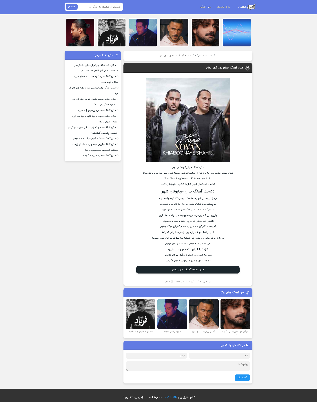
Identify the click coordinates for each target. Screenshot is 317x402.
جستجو (72, 6)
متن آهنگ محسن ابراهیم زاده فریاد (96, 110)
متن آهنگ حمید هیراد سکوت (99, 155)
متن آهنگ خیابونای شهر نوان (224, 68)
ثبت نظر (242, 378)
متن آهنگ (206, 7)
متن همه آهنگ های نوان (188, 270)
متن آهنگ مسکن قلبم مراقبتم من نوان (94, 138)
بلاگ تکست (223, 7)
